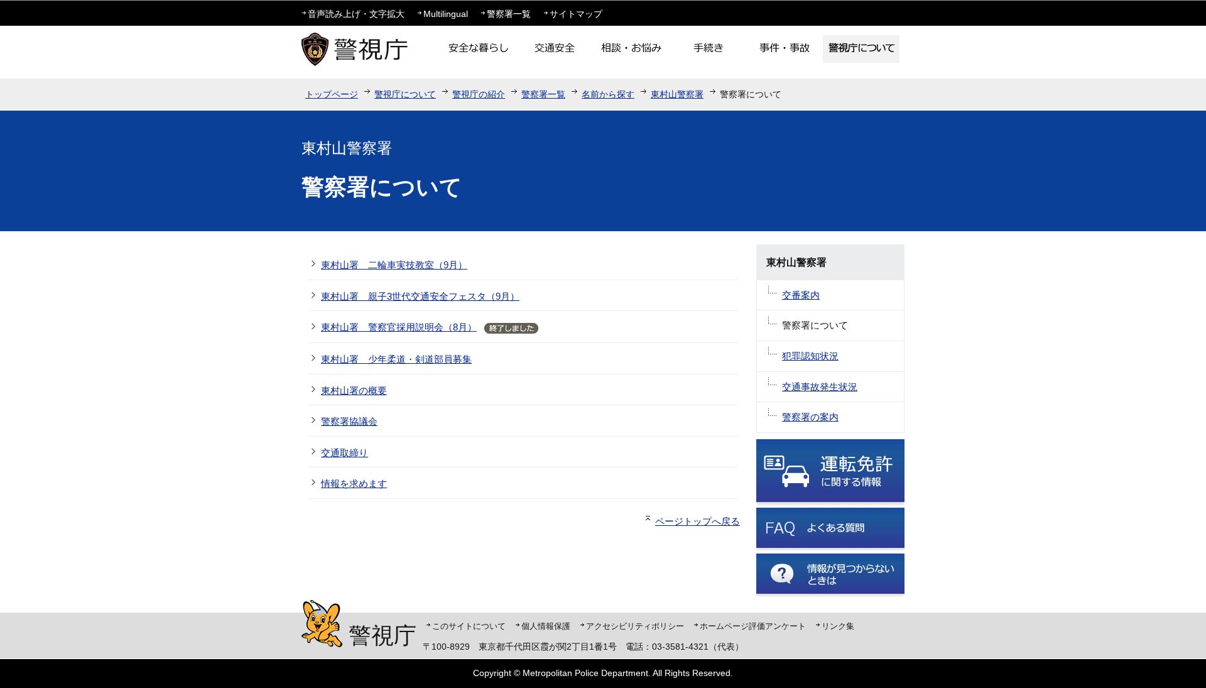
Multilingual (445, 14)
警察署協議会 (349, 421)
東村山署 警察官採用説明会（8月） (399, 327)
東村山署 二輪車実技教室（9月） (394, 264)
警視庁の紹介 (478, 94)
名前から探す (608, 94)
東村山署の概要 (354, 390)
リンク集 (838, 626)
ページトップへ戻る (697, 521)
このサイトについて (469, 626)
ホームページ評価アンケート (753, 626)
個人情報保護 (545, 626)
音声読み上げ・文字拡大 (356, 14)
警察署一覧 (509, 14)
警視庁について (405, 94)
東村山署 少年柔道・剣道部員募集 (396, 359)
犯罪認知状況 (810, 356)
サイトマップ (576, 14)
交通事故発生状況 (819, 386)
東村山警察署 (677, 94)
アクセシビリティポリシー (635, 626)
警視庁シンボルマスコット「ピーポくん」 (322, 623)
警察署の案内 (810, 417)
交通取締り (344, 452)
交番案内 (801, 295)
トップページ (331, 94)
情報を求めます (354, 483)
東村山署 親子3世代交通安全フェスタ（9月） (420, 296)
